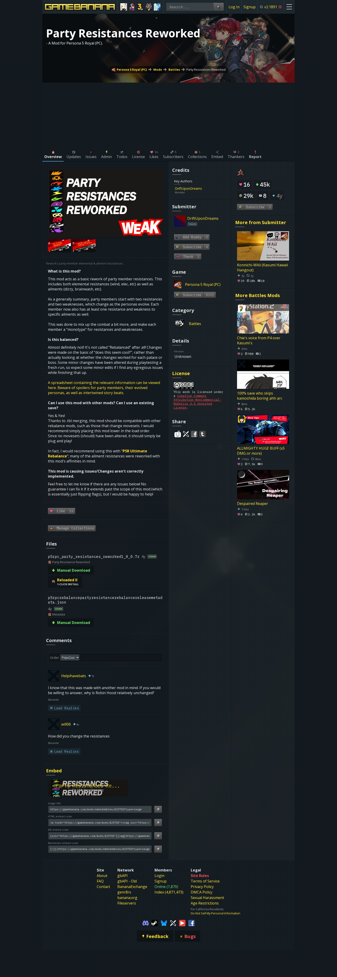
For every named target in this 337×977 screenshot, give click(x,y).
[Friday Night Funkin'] (132, 6)
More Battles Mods (257, 295)
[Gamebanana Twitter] (173, 922)
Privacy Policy (202, 886)
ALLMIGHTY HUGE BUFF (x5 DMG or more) (261, 451)
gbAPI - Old (127, 881)
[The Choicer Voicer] (157, 6)
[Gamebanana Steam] (154, 922)
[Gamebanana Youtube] (182, 922)
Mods (157, 69)
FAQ (100, 881)
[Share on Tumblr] (202, 434)
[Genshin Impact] (123, 6)
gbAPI (122, 875)
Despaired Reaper (252, 503)
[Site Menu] (289, 7)
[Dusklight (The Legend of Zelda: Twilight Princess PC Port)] (149, 6)
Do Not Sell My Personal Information (215, 913)
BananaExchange (132, 886)
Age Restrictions (205, 903)
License (181, 373)
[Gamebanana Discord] (145, 922)
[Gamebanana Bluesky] (164, 922)
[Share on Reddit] (177, 434)
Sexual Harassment (207, 897)
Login (159, 875)
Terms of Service (205, 881)
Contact (103, 886)
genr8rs (124, 892)
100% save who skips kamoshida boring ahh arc (259, 395)
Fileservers (126, 903)
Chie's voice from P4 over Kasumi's (258, 340)
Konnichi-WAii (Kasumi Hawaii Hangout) (262, 267)
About (102, 875)
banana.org (127, 897)
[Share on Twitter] (186, 434)
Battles (174, 69)
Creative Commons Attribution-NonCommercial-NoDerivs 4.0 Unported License (197, 401)
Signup (249, 6)
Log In (234, 6)
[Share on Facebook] (194, 434)
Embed (54, 771)
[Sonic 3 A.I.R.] (140, 6)
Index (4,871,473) (169, 892)
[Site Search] (218, 7)
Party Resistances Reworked (206, 69)
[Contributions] (205, 188)
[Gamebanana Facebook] (191, 922)
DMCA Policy (201, 892)
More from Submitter (260, 222)
